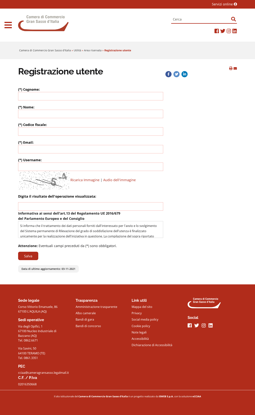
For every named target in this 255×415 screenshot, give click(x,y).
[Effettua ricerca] (233, 19)
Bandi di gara (85, 319)
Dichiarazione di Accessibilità (152, 345)
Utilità (77, 50)
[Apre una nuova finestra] (168, 74)
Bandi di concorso (88, 326)
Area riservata (93, 50)
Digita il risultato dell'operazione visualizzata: (57, 196)
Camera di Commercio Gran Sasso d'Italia (45, 50)
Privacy (137, 313)
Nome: (26, 107)
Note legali (139, 332)
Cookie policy (141, 326)
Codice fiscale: (32, 124)
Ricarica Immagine (84, 180)
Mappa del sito (142, 307)
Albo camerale (86, 313)
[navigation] (8, 25)
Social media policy (145, 319)
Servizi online (223, 4)
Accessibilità (140, 339)
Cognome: (29, 89)
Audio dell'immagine (119, 180)
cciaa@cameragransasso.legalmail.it (43, 373)
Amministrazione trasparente (96, 307)
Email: (26, 142)
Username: (30, 160)
